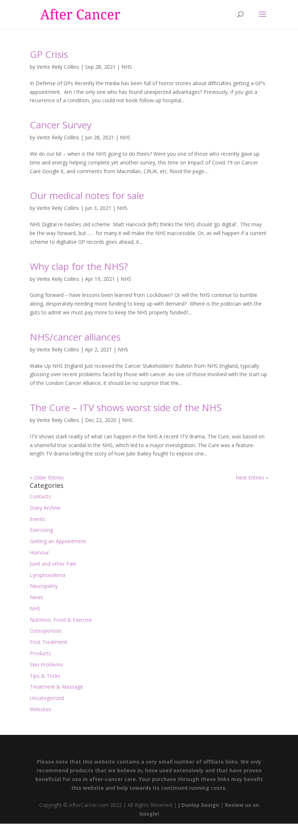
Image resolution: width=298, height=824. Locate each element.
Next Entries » (251, 477)
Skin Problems (46, 664)
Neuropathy (44, 585)
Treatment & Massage (56, 686)
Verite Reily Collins (58, 66)
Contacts (40, 496)
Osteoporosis (46, 630)
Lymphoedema (47, 575)
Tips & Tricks (45, 675)
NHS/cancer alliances (75, 336)
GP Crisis (49, 54)
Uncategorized (47, 697)
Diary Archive (45, 507)
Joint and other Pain (53, 563)
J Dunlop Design (198, 804)
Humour (39, 552)
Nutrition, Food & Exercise (61, 619)
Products (40, 653)
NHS (126, 66)
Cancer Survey (61, 124)
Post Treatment (48, 641)
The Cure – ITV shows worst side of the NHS (126, 407)
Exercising (41, 529)
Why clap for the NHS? (79, 266)
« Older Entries (47, 477)
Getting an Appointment (58, 541)
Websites (40, 709)
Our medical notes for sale (87, 195)
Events (37, 519)
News (36, 597)
